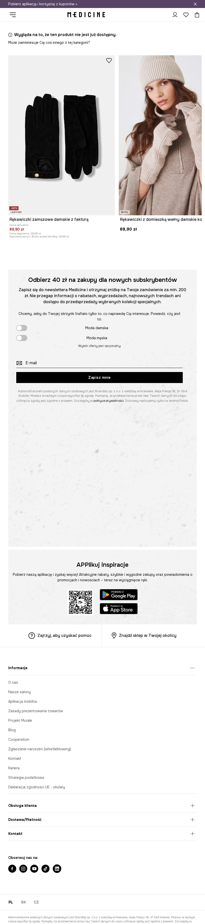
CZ (36, 902)
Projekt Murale (20, 720)
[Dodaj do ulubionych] (109, 60)
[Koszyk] (196, 14)
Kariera (14, 768)
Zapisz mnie (99, 377)
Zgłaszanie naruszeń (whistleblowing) (39, 749)
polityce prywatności (109, 401)
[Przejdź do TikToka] (45, 869)
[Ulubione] (186, 14)
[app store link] (119, 609)
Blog (12, 730)
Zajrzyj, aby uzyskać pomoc (65, 635)
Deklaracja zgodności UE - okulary (36, 787)
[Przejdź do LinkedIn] (57, 869)
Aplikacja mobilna (22, 701)
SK (23, 902)
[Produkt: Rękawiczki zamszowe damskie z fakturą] (61, 135)
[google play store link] (119, 595)
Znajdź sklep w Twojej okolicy (147, 635)
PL (10, 902)
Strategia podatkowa (26, 777)
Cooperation (18, 739)
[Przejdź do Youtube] (34, 869)
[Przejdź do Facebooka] (12, 869)
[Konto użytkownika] (175, 14)
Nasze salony (19, 692)
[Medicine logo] (86, 15)
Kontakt (14, 758)
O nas (13, 682)
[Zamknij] (195, 4)
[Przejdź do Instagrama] (23, 869)
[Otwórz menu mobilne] (14, 15)
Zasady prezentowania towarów (35, 711)
